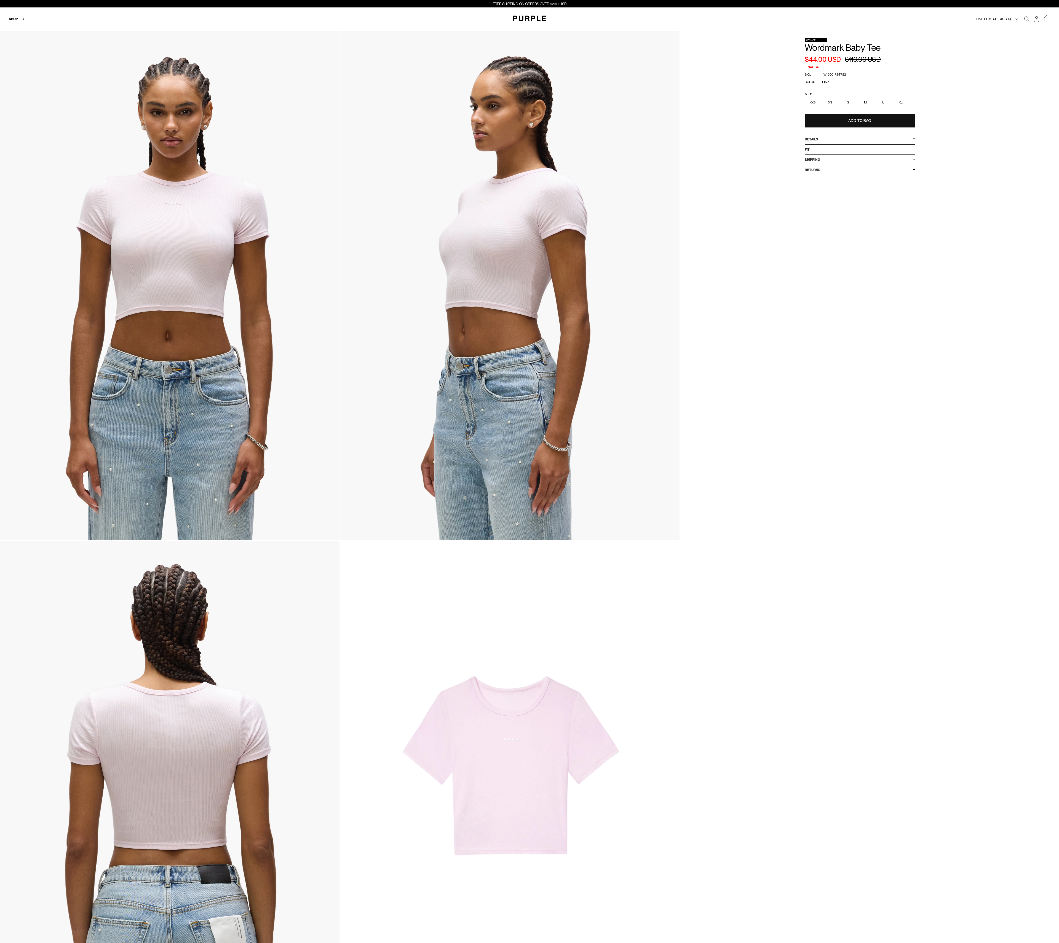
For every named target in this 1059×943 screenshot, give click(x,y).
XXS (812, 102)
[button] (998, 19)
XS (830, 102)
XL (901, 102)
